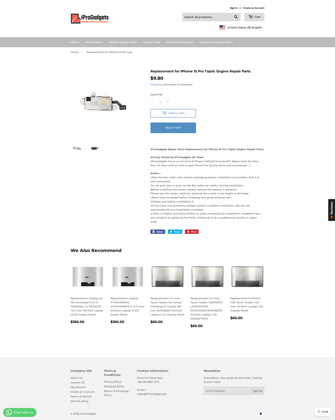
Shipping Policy (114, 386)
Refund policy (79, 401)
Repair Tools (151, 42)
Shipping (156, 84)
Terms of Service (81, 396)
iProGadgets (88, 413)
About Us (77, 377)
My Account (78, 387)
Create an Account (253, 8)
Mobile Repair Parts (122, 42)
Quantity (156, 94)
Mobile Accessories (180, 42)
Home (75, 42)
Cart (257, 17)
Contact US (78, 382)
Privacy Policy (112, 381)
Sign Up (257, 390)
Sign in (234, 8)
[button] (240, 27)
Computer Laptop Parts (216, 42)
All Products (94, 42)
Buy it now (173, 127)
